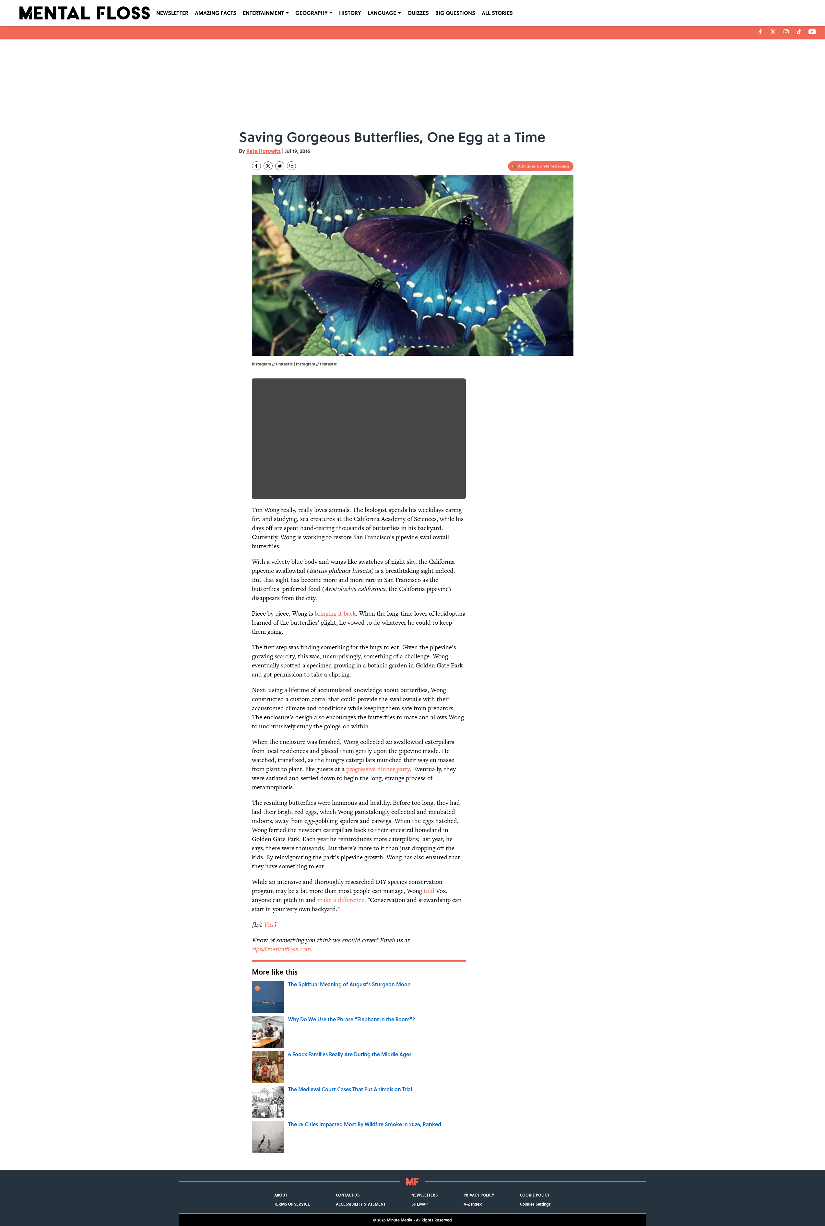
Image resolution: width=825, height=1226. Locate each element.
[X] (773, 31)
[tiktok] (799, 31)
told (429, 890)
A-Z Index (473, 1204)
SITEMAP (419, 1204)
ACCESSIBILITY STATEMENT (360, 1204)
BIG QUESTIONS (455, 13)
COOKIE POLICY (534, 1195)
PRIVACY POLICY (479, 1195)
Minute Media (399, 1220)
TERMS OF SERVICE (292, 1204)
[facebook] (760, 31)
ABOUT (280, 1195)
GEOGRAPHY (311, 13)
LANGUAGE (382, 13)
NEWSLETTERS (424, 1195)
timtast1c (328, 364)
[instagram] (786, 31)
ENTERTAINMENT (263, 13)
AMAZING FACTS (215, 13)
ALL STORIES (497, 13)
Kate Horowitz (263, 151)
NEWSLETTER (172, 13)
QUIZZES (418, 13)
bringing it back (335, 613)
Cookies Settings (535, 1204)
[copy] (291, 165)
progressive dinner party (378, 769)
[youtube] (812, 31)
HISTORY (350, 13)
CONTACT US (347, 1195)
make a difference (340, 900)
